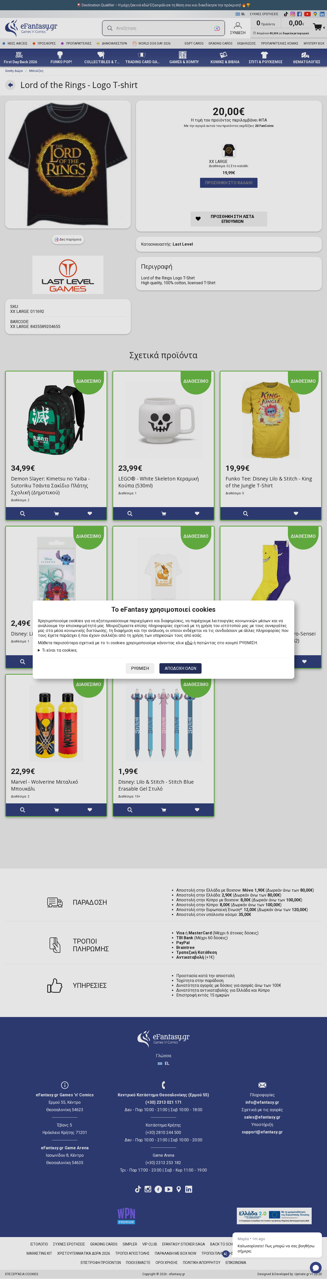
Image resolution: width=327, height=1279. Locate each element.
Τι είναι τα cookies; (59, 650)
